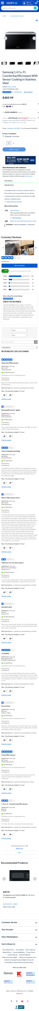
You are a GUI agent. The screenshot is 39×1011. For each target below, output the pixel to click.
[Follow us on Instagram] (28, 1001)
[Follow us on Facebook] (11, 1001)
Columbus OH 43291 (13, 128)
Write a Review (28, 92)
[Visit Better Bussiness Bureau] (19, 1007)
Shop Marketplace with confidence (14, 167)
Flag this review (6, 399)
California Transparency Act (27, 957)
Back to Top (19, 848)
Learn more (28, 176)
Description (8, 181)
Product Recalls (13, 955)
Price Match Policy (8, 950)
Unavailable (16, 136)
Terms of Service (30, 950)
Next (20, 852)
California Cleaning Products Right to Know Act (19, 960)
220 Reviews (18, 92)
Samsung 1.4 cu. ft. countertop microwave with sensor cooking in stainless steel (20, 77)
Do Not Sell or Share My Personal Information (19, 962)
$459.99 (6, 892)
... (8, 16)
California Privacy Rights (9, 957)
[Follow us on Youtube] (22, 1001)
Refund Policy (7, 952)
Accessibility (20, 950)
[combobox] (19, 8)
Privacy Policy (30, 952)
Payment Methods (24, 955)
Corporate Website (19, 952)
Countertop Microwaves (17, 16)
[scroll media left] (3, 247)
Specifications (9, 185)
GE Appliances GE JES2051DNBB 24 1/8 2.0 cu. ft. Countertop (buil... (19, 896)
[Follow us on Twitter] (17, 1001)
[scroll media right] (36, 247)
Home (4, 16)
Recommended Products (14, 862)
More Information (11, 206)
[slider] (8, 903)
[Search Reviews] (36, 342)
